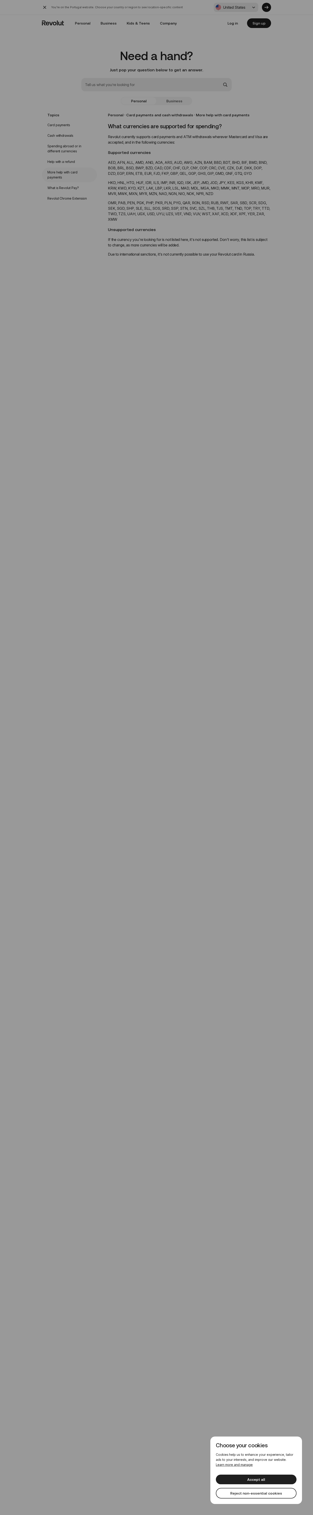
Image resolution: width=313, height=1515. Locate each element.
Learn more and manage (234, 1465)
